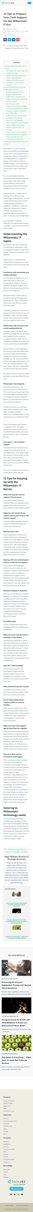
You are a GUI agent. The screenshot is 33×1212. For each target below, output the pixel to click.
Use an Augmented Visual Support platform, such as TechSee (15, 127)
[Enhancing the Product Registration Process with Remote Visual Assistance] (16, 968)
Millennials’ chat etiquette (15, 80)
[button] (5, 39)
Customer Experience (9, 35)
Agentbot (6, 573)
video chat (23, 713)
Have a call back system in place (17, 123)
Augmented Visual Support (17, 760)
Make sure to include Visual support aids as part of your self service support (16, 99)
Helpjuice (19, 568)
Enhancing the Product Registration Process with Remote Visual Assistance (16, 904)
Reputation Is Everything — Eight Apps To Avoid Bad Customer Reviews (16, 937)
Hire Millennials (11, 113)
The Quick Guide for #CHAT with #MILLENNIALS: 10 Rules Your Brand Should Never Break (16, 921)
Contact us (13, 833)
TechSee (8, 819)
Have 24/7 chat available (14, 120)
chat (9, 399)
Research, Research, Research (16, 111)
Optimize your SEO (12, 104)
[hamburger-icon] (29, 3)
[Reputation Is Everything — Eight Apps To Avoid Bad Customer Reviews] (16, 1043)
